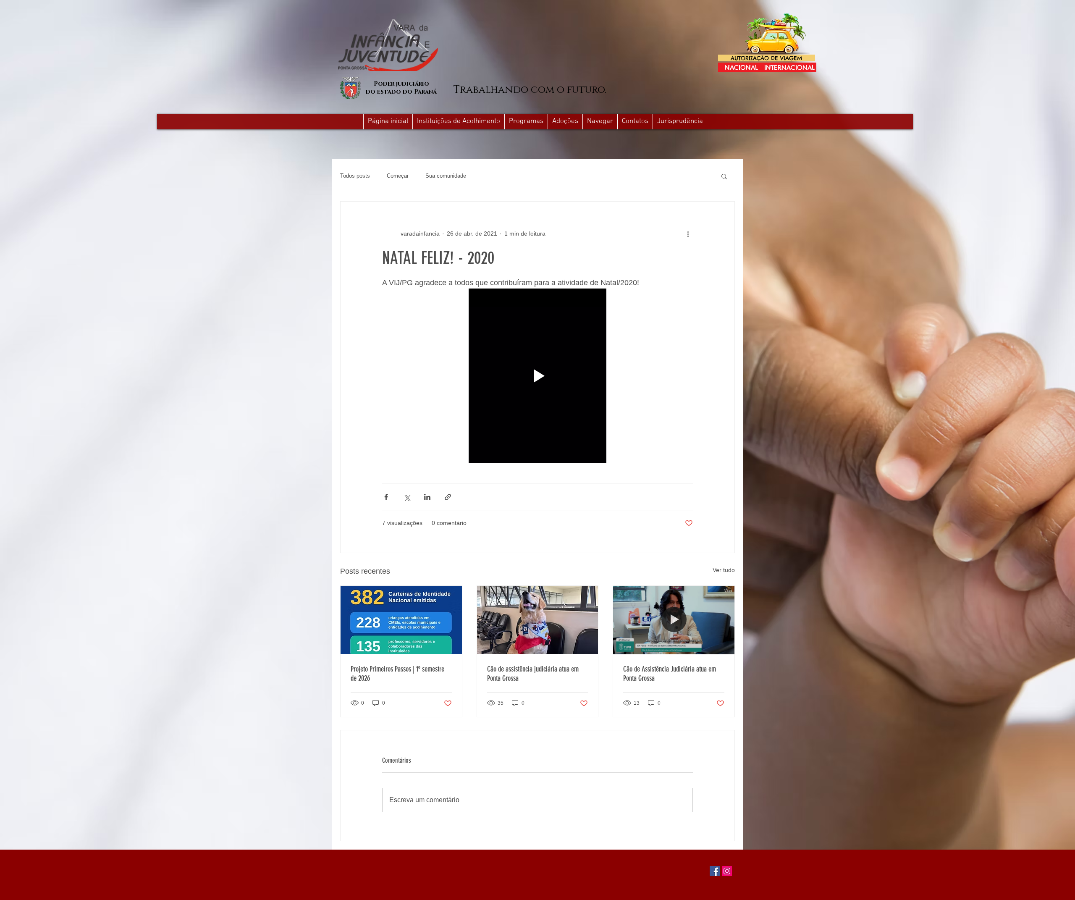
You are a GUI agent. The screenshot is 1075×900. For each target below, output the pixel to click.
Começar (398, 176)
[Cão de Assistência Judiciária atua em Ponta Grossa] (673, 620)
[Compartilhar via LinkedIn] (427, 497)
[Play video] (537, 376)
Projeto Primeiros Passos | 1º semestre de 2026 (397, 673)
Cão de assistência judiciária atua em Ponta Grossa (533, 673)
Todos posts (355, 176)
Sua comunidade (445, 176)
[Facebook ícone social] (715, 871)
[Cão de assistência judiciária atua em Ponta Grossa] (537, 620)
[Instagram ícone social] (727, 871)
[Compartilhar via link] (448, 497)
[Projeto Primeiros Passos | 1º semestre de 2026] (401, 620)
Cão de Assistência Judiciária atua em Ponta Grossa (669, 673)
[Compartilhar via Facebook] (386, 497)
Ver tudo (724, 570)
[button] (599, 121)
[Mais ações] (688, 233)
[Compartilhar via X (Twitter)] (407, 497)
